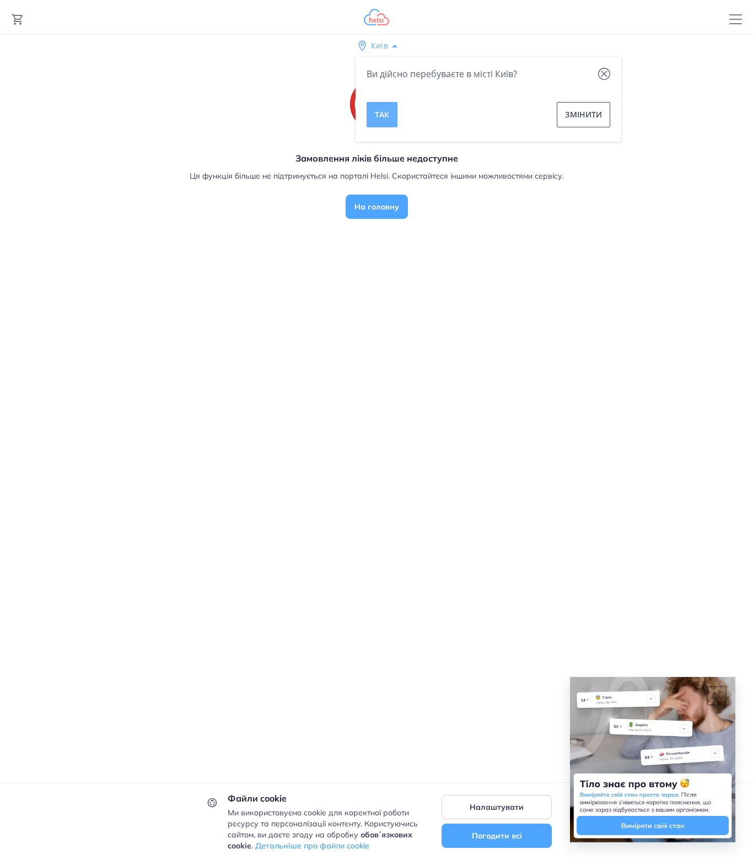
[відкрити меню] (735, 19)
